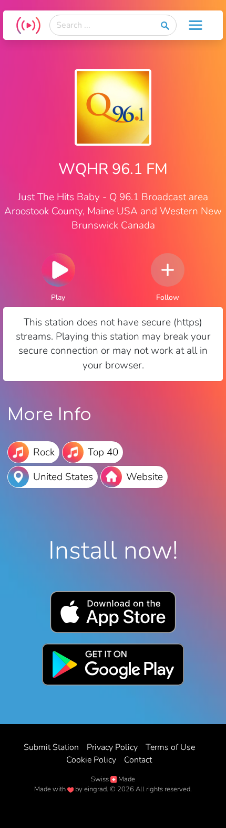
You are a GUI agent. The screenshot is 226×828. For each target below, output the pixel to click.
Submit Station (51, 747)
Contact (138, 760)
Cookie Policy (91, 760)
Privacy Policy (112, 747)
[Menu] (195, 25)
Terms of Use (170, 747)
